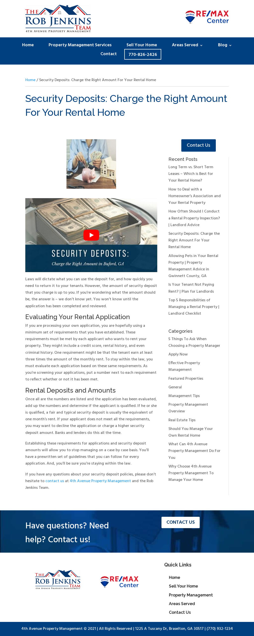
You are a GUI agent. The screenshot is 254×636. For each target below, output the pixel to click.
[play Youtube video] (91, 235)
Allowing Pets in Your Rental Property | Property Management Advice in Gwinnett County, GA (193, 266)
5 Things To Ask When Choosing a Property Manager (194, 342)
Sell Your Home (142, 46)
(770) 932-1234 (220, 629)
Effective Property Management (184, 366)
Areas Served (185, 46)
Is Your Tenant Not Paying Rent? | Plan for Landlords (191, 288)
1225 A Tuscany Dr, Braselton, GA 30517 (169, 629)
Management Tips (184, 396)
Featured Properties (185, 379)
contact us (54, 481)
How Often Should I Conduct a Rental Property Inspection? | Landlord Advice (194, 218)
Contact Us (198, 145)
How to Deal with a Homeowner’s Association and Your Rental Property (194, 196)
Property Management (191, 595)
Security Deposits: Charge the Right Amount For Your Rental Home (194, 240)
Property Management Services (80, 46)
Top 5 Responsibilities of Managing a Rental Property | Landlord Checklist (193, 307)
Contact (108, 55)
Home (28, 46)
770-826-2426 (142, 55)
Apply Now (178, 354)
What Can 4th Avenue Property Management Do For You (194, 451)
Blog (222, 46)
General (175, 387)
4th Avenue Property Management (100, 481)
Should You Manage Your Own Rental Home (190, 432)
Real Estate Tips (181, 420)
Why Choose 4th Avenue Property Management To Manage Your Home (191, 473)
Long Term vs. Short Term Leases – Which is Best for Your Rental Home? (190, 174)
